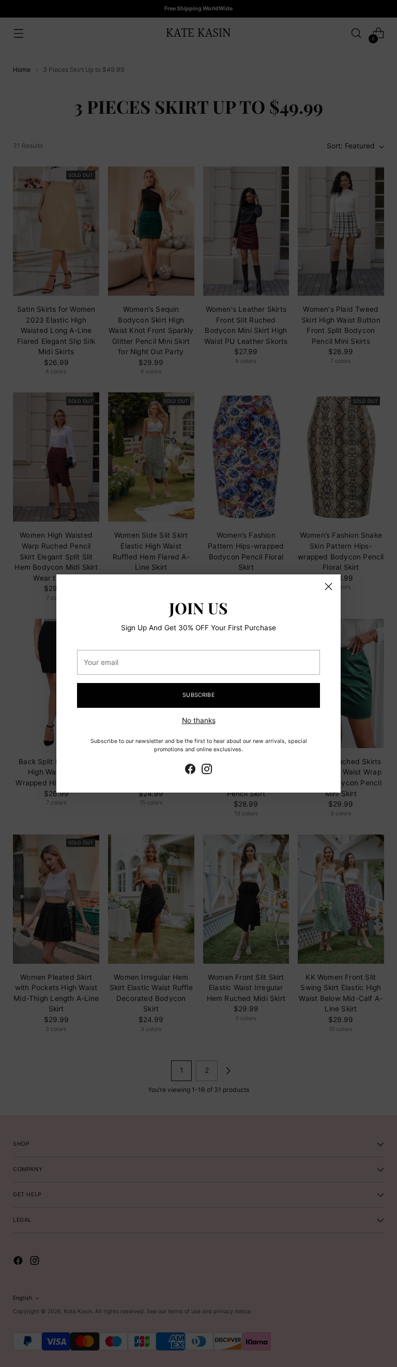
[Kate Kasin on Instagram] (207, 769)
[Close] (328, 587)
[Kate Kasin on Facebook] (190, 769)
